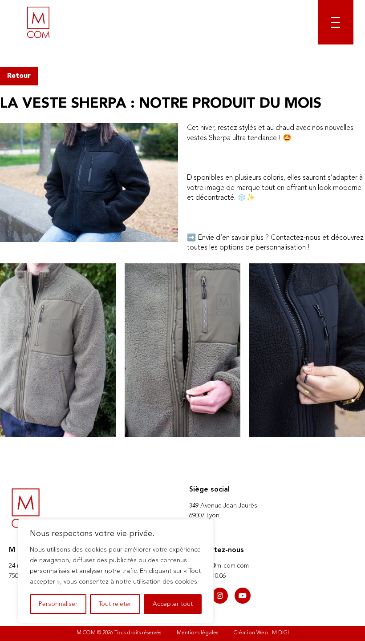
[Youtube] (243, 596)
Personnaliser (58, 604)
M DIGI (280, 633)
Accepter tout (173, 604)
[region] (116, 571)
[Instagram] (220, 596)
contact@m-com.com (219, 566)
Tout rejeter (115, 604)
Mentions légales (197, 633)
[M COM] (38, 22)
